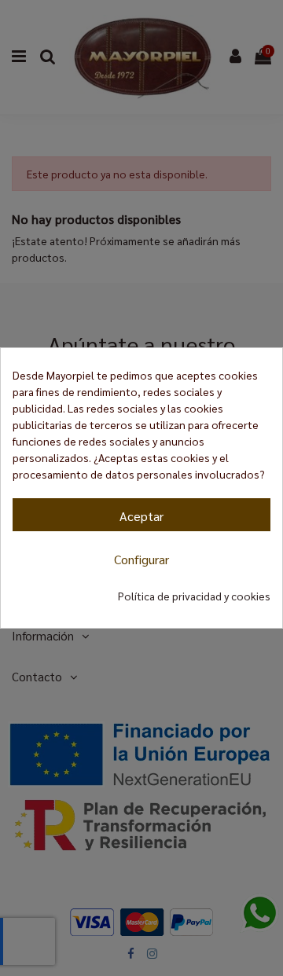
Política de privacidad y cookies (194, 596)
